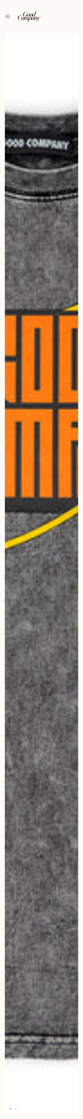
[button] (72, 38)
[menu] (7, 16)
